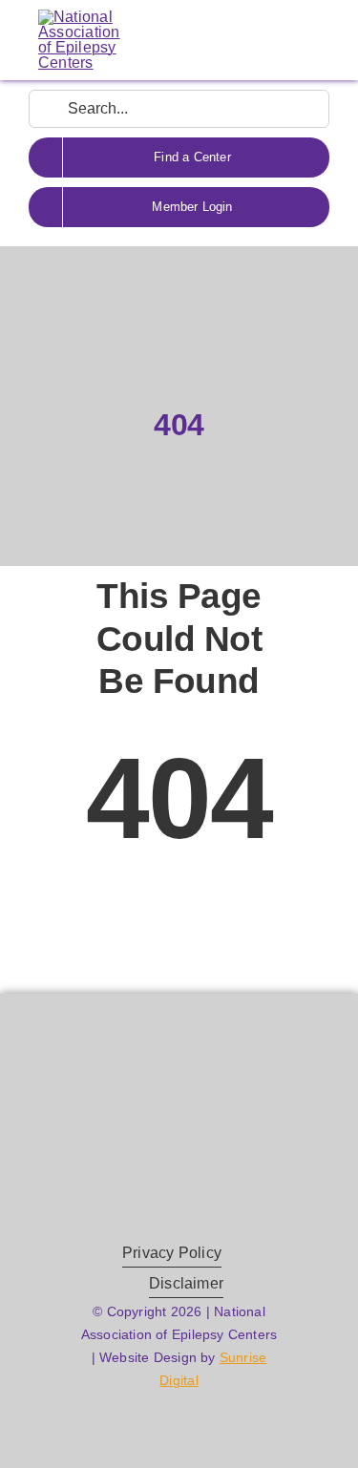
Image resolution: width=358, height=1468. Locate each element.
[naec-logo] (79, 17)
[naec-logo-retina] (179, 1106)
